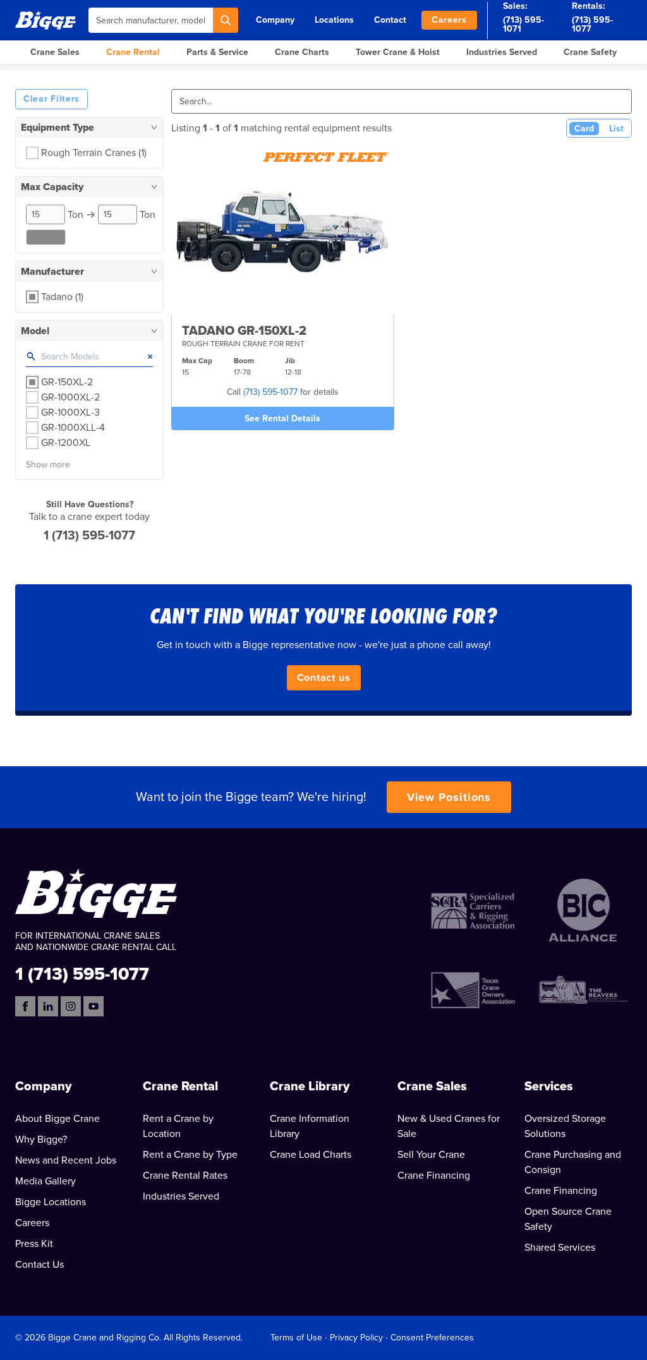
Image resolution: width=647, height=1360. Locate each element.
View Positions (449, 797)
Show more (48, 464)
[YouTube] (93, 1006)
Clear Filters (51, 98)
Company (275, 20)
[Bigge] (45, 20)
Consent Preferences (432, 1337)
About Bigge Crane (57, 1118)
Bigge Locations (50, 1202)
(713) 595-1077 (592, 24)
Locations (334, 20)
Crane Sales (55, 52)
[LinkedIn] (48, 1006)
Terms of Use (296, 1337)
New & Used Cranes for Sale (448, 1126)
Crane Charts (302, 52)
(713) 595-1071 (523, 24)
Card (584, 128)
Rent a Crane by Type (190, 1154)
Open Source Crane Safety (568, 1219)
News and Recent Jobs (65, 1160)
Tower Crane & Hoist (398, 52)
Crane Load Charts (310, 1154)
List (616, 128)
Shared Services (559, 1247)
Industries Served (501, 52)
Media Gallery (45, 1181)
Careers (449, 20)
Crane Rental (133, 52)
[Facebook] (25, 1006)
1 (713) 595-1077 (89, 535)
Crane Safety (590, 52)
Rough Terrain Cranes (94, 153)
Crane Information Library (309, 1126)
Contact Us (39, 1264)
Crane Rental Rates (185, 1175)
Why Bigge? (41, 1139)
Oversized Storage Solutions (565, 1126)
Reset (46, 237)
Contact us (324, 677)
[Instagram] (71, 1006)
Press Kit (34, 1243)
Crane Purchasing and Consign (572, 1162)
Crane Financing (433, 1175)
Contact (390, 20)
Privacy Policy (356, 1337)
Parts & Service (217, 52)
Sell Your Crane (431, 1154)
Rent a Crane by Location (178, 1126)
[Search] (225, 20)
